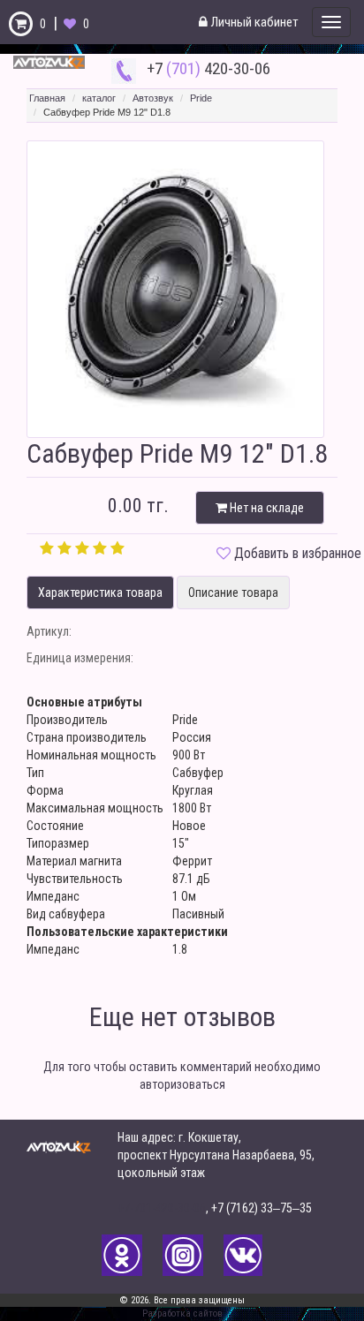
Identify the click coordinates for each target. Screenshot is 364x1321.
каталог (99, 98)
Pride (201, 98)
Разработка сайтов (182, 1313)
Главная (47, 98)
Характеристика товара (100, 592)
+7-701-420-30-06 (162, 1208)
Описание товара (233, 592)
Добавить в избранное (297, 553)
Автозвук (153, 98)
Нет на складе (265, 508)
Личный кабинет (253, 22)
